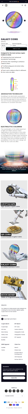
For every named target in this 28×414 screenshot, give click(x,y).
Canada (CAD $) (9, 396)
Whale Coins (18, 350)
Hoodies (3, 347)
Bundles (3, 340)
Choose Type (4, 43)
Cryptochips (4, 327)
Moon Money (4, 332)
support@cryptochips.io (10, 319)
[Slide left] (2, 1)
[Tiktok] (21, 390)
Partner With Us (19, 359)
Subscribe (14, 378)
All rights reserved (18, 407)
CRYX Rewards (18, 357)
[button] (22, 5)
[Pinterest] (17, 390)
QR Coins (3, 329)
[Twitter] (10, 390)
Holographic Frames (20, 334)
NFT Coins (17, 327)
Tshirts (3, 350)
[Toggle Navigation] (2, 5)
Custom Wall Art (19, 329)
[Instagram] (14, 390)
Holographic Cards (19, 332)
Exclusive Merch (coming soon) (19, 353)
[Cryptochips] (6, 5)
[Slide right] (26, 1)
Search (16, 347)
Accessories (4, 337)
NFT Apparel (18, 337)
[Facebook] (6, 390)
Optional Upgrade (16, 43)
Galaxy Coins (4, 334)
